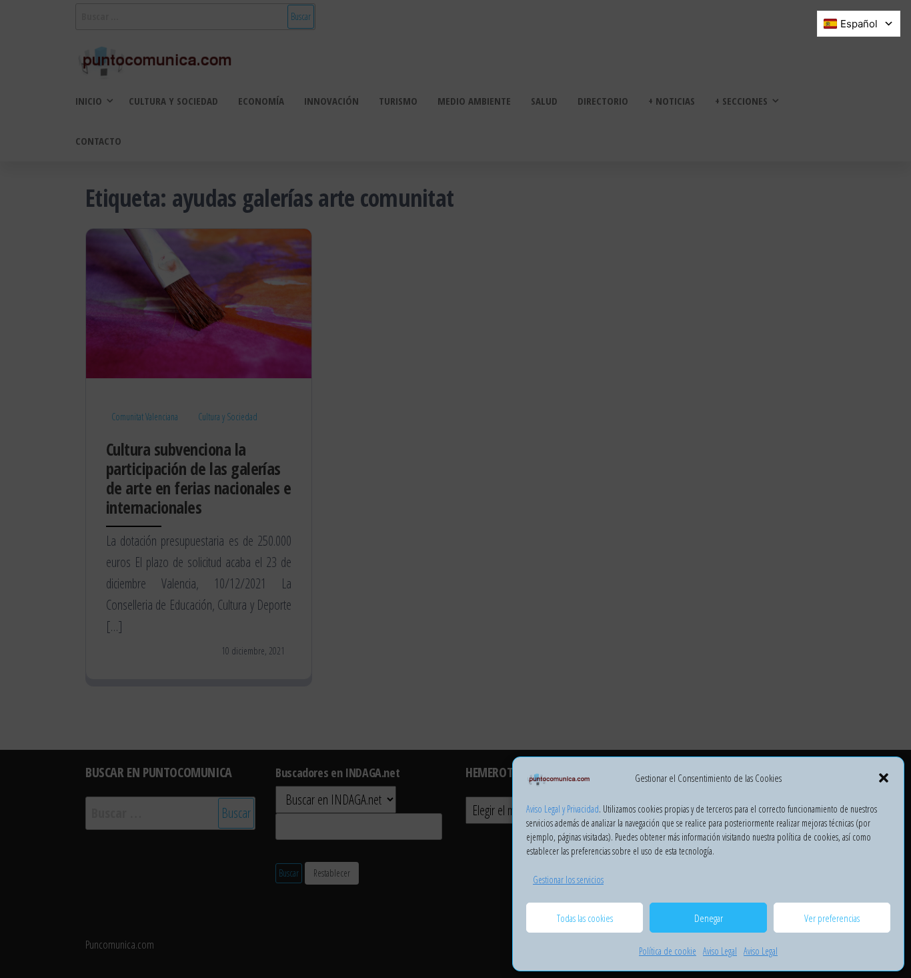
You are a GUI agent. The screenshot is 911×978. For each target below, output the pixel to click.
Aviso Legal (720, 951)
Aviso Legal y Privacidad (562, 809)
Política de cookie (667, 951)
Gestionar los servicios (568, 879)
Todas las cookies (585, 918)
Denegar (708, 918)
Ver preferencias (832, 918)
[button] (883, 778)
